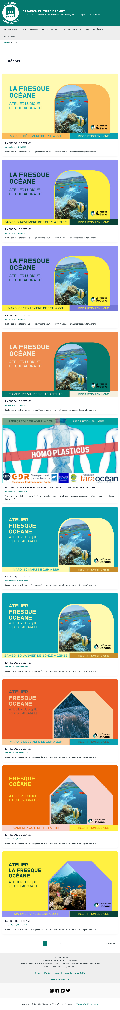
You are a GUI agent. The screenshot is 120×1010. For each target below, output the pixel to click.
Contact (38, 973)
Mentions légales (51, 973)
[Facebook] (57, 991)
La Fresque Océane (18, 143)
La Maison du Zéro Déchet (43, 11)
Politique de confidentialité (73, 973)
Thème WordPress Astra (87, 1004)
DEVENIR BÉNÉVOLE (59, 979)
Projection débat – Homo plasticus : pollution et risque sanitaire (50, 487)
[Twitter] (68, 991)
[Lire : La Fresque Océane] (60, 106)
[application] (25, 29)
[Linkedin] (63, 991)
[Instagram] (52, 991)
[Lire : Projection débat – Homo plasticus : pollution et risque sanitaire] (60, 450)
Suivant (110, 943)
